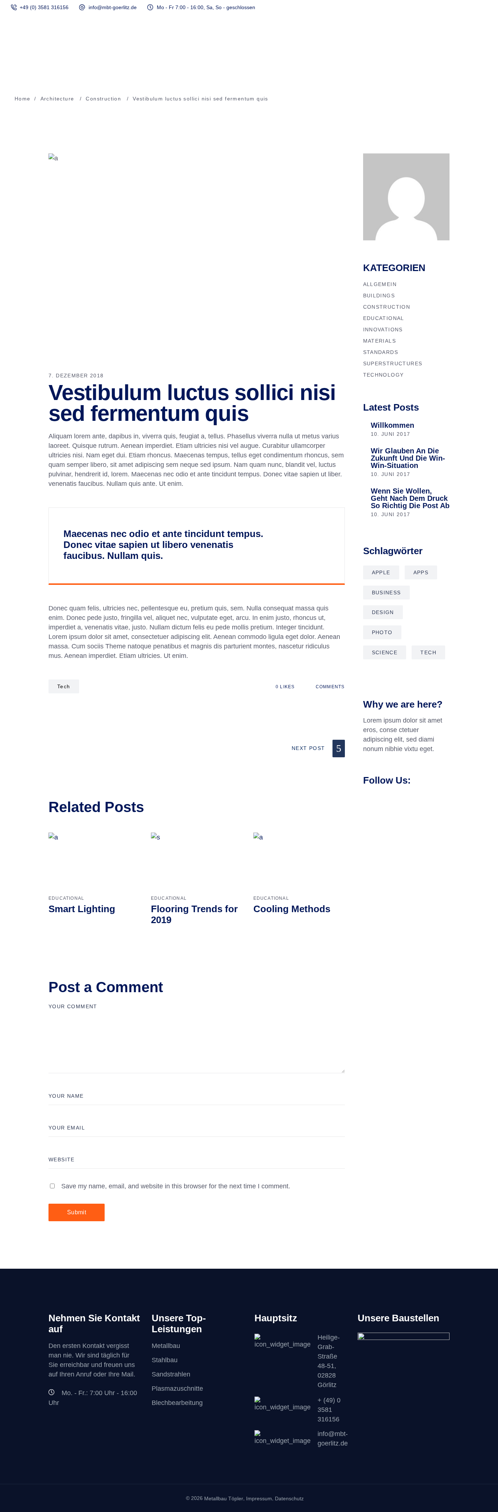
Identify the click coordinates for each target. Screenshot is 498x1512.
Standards (380, 352)
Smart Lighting (81, 908)
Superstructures (393, 363)
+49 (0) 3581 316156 (44, 7)
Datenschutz (289, 1498)
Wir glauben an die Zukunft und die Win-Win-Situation (408, 458)
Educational (66, 898)
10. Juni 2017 (391, 434)
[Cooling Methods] (299, 863)
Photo (382, 632)
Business (386, 592)
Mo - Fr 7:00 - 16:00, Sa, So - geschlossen (206, 7)
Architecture (57, 99)
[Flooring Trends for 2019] (196, 863)
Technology (383, 375)
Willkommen (392, 425)
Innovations (383, 329)
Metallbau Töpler (223, 1498)
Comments (329, 686)
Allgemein (380, 284)
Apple (381, 572)
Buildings (379, 295)
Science (385, 652)
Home (23, 99)
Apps (421, 572)
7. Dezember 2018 (76, 375)
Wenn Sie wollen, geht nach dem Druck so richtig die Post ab (410, 498)
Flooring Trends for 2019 (194, 914)
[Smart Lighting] (94, 863)
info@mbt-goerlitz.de (113, 7)
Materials (379, 341)
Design (383, 612)
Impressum (259, 1498)
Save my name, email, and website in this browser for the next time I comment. (175, 1186)
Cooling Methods (291, 908)
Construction (103, 99)
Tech (63, 686)
